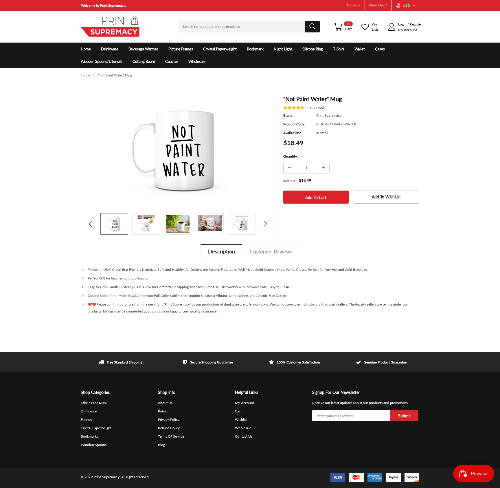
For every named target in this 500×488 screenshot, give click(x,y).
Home (85, 75)
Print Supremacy (328, 115)
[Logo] (110, 27)
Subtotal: (290, 180)
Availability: (292, 133)
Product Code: (294, 124)
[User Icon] (392, 27)
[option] (134, 5)
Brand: (288, 115)
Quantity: (290, 156)
